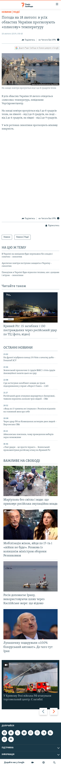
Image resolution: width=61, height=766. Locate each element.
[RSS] (50, 732)
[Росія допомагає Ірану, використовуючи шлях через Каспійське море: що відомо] (30, 576)
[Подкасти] (43, 762)
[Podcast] (4, 739)
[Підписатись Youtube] (24, 732)
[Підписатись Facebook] (4, 732)
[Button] (28, 40)
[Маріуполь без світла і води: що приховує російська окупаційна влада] (30, 481)
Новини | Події (11, 12)
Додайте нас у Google (14, 762)
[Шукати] (54, 762)
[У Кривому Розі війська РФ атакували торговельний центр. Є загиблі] (30, 678)
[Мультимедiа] (32, 762)
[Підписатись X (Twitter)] (17, 732)
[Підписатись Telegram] (44, 732)
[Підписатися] (11, 739)
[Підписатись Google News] (11, 732)
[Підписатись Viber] (37, 732)
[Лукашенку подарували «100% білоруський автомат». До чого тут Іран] (30, 624)
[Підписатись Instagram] (30, 732)
